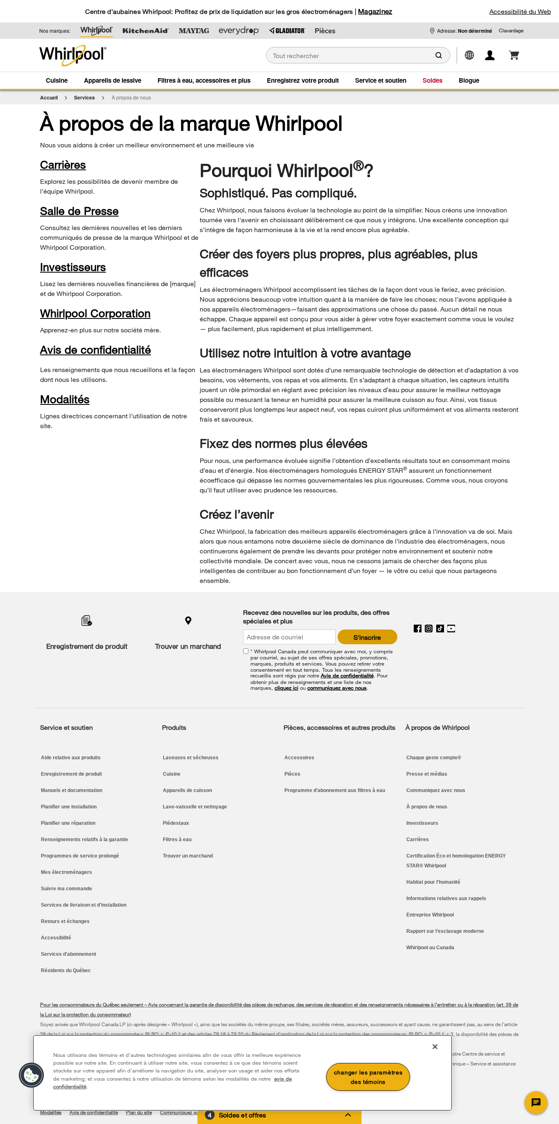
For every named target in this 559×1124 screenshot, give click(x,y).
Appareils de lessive (112, 80)
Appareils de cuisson (187, 790)
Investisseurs (73, 266)
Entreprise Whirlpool (430, 915)
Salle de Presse (79, 210)
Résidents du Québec (66, 970)
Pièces (292, 774)
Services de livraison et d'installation (83, 905)
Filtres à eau (177, 839)
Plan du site (139, 1112)
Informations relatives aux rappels (446, 898)
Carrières (63, 164)
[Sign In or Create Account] (495, 55)
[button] (511, 30)
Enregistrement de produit (86, 646)
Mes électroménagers (66, 872)
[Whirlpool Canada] (105, 55)
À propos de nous (426, 807)
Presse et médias (426, 774)
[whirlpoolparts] (325, 31)
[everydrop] (239, 30)
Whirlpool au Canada (430, 947)
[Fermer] (435, 1047)
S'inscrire (367, 637)
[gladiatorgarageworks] (287, 30)
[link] (514, 55)
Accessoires (299, 758)
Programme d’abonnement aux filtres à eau (334, 790)
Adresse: (464, 30)
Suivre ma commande (66, 889)
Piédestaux (176, 823)
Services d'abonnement (68, 954)
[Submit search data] (438, 55)
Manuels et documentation (71, 790)
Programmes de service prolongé (80, 856)
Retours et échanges (65, 921)
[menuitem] (55, 80)
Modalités (65, 399)
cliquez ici (286, 687)
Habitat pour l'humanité (433, 882)
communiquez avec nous (337, 687)
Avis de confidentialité (95, 349)
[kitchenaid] (146, 30)
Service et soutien (380, 80)
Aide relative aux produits (71, 758)
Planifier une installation (69, 807)
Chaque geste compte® (433, 758)
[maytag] (194, 30)
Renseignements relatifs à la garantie (84, 839)
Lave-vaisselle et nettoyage (195, 807)
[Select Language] (472, 54)
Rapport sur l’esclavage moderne (445, 931)
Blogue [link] (469, 80)
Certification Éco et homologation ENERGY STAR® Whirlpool (456, 861)
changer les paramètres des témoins (368, 1077)
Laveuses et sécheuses (191, 758)
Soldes (432, 80)
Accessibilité (56, 938)
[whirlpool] (96, 31)
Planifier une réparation (68, 823)
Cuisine (57, 80)
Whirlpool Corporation (95, 313)
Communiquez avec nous (435, 790)
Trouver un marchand (188, 646)
